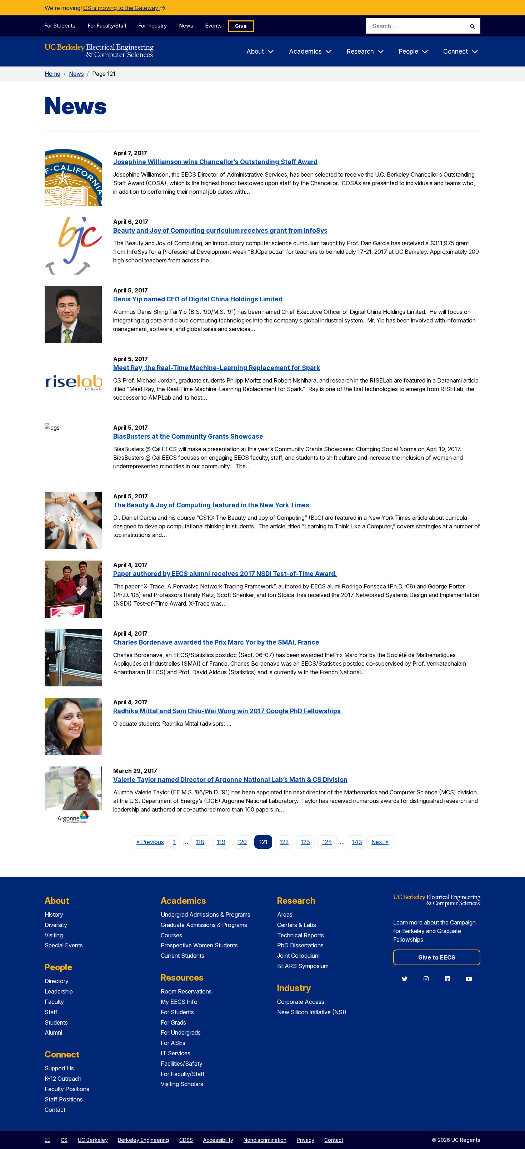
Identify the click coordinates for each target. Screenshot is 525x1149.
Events (213, 26)
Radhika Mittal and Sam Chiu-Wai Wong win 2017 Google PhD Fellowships (227, 711)
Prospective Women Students (199, 945)
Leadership (59, 991)
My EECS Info (179, 1001)
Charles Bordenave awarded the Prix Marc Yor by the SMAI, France (216, 642)
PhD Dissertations (300, 945)
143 (357, 841)
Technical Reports (300, 935)
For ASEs (173, 1042)
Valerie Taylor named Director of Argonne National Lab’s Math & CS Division (230, 779)
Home (52, 73)
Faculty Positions (67, 1089)
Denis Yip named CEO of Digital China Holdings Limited (197, 299)
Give (241, 26)
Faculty (54, 1001)
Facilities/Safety (181, 1063)
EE (47, 1140)
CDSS (186, 1140)
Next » (382, 841)
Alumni (53, 1032)
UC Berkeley (93, 1140)
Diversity (56, 924)
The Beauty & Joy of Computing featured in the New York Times (211, 505)
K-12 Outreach (63, 1078)
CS (64, 1140)
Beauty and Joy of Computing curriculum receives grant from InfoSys (220, 230)
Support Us (59, 1068)
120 (242, 841)
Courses (171, 935)
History (54, 914)
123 (305, 841)
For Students (60, 26)
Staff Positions (64, 1099)
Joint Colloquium (298, 955)
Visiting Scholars (182, 1084)
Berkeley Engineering (143, 1140)
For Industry (153, 26)
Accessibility (218, 1140)
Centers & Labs (296, 924)
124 (327, 841)
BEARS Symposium (303, 966)
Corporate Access (300, 1001)
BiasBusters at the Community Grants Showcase (188, 436)
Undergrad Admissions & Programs (205, 914)
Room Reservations (186, 991)
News (186, 26)
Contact (55, 1109)
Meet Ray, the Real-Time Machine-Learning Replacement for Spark (216, 367)
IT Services (175, 1053)
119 (221, 841)
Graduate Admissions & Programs (204, 924)
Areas (284, 914)
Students (56, 1022)
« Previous (152, 841)
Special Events (64, 945)
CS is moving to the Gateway (121, 7)
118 (200, 841)
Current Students (182, 955)
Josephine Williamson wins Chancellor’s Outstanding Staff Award (215, 162)
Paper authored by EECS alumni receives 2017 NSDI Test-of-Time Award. (225, 573)
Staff (51, 1012)
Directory (57, 981)
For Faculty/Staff (107, 26)
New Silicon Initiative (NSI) (311, 1012)
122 (284, 841)
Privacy (305, 1140)
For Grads (173, 1022)
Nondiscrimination (265, 1140)
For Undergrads (181, 1032)
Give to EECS (436, 957)
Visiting (54, 935)
